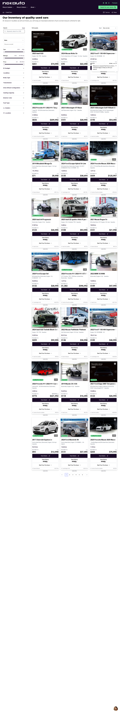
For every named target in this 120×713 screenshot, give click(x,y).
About (32, 7)
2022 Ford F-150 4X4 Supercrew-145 (104, 53)
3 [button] (72, 474)
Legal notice (45, 138)
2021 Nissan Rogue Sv (98, 219)
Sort (100, 28)
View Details (44, 68)
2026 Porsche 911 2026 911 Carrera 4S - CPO (49, 384)
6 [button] (82, 474)
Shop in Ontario (21, 7)
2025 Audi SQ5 (37, 53)
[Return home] (3, 12)
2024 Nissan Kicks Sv (69, 53)
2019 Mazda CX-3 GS (69, 384)
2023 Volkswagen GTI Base (71, 108)
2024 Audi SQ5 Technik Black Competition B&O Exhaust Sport (55, 330)
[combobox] (14, 40)
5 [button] (79, 474)
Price (4, 62)
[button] (87, 474)
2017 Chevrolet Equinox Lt (42, 440)
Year (4, 49)
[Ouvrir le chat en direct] (115, 708)
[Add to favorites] (57, 33)
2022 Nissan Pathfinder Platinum (73, 330)
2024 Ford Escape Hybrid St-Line (73, 164)
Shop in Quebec (7, 7)
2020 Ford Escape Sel (40, 274)
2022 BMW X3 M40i (97, 274)
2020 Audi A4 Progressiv (41, 219)
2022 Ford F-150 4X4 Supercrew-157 (104, 330)
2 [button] (69, 474)
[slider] (4, 52)
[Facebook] (103, 3)
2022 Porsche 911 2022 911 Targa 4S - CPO (48, 108)
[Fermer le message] (116, 65)
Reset (23, 28)
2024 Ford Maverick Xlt (70, 440)
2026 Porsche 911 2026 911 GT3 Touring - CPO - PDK (81, 274)
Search (5, 28)
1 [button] (66, 474)
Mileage (5, 55)
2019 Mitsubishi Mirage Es (42, 164)
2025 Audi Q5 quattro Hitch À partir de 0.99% (78, 219)
